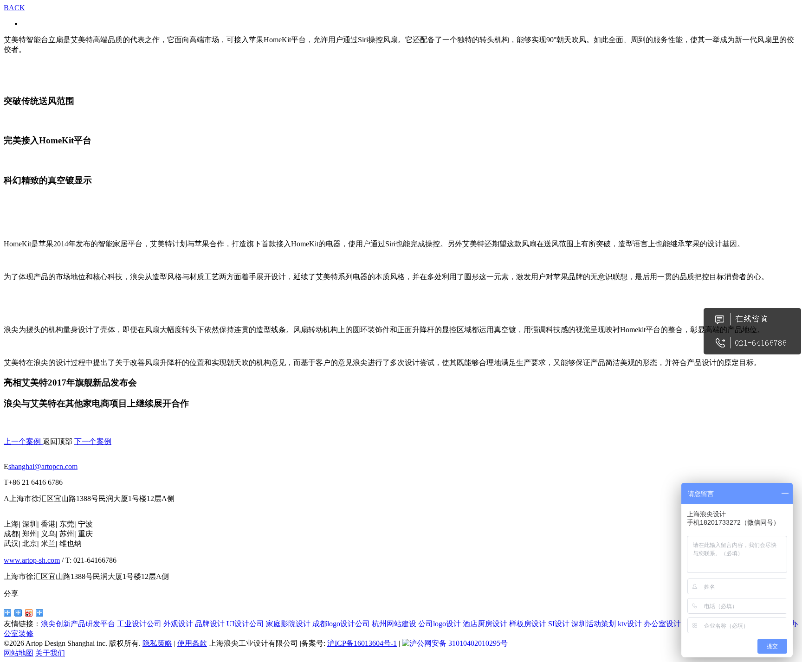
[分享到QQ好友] (8, 613)
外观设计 (178, 624)
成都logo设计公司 (341, 624)
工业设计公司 (139, 624)
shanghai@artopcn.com (43, 466)
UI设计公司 (245, 624)
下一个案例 (92, 441)
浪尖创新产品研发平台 (78, 624)
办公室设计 (662, 624)
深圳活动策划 (593, 624)
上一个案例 (23, 441)
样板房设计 (527, 624)
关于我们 (50, 653)
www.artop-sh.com (32, 560)
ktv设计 (630, 624)
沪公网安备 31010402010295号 (458, 643)
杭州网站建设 (394, 624)
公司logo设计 (439, 624)
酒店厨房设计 (485, 624)
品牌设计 (210, 624)
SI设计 (558, 624)
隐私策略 (157, 643)
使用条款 (192, 643)
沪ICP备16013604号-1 (362, 643)
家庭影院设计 (288, 624)
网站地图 (18, 653)
